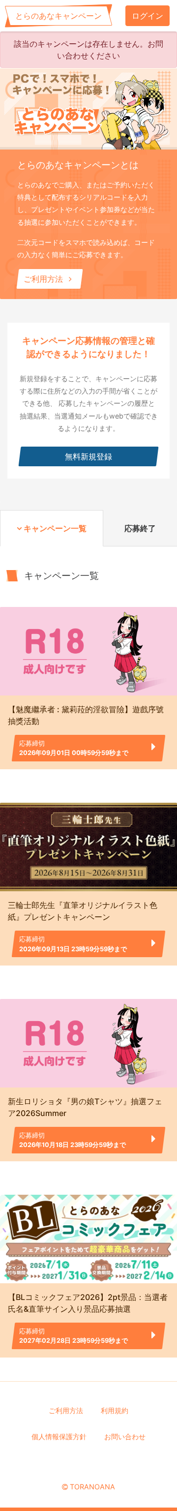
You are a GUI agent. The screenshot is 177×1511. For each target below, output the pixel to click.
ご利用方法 (44, 279)
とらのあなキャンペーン (58, 16)
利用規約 (114, 1410)
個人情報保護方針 (59, 1436)
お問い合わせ (125, 1436)
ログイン (147, 16)
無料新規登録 (88, 456)
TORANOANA (92, 1486)
